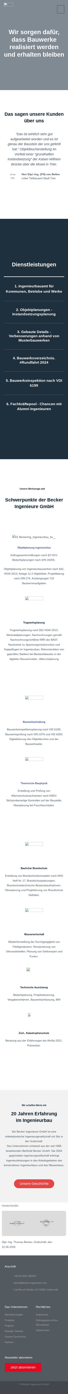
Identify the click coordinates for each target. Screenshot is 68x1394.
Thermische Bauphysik (34, 783)
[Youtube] (41, 1390)
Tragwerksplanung (34, 622)
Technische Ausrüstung (34, 987)
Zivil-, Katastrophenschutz (34, 1033)
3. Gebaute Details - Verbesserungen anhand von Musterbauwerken (34, 336)
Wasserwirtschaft (34, 934)
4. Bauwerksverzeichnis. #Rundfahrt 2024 (34, 360)
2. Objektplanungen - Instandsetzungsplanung (34, 312)
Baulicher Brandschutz (34, 868)
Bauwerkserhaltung (34, 722)
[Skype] (34, 1390)
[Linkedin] (26, 1390)
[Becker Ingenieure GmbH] (8, 9)
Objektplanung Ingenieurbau (34, 547)
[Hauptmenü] (60, 9)
